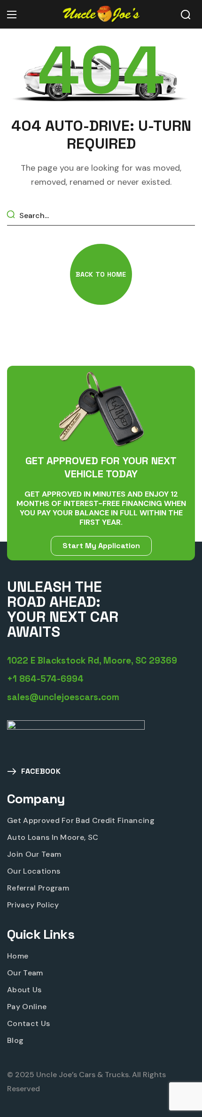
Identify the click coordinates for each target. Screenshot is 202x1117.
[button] (185, 14)
